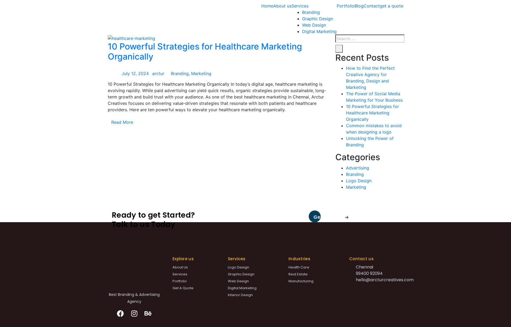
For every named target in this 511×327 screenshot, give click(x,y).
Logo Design (359, 180)
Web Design (314, 25)
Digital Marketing (319, 31)
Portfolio (346, 6)
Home (267, 6)
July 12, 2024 (135, 73)
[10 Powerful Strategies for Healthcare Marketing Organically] (131, 37)
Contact (372, 6)
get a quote (391, 6)
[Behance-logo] (148, 313)
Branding (311, 12)
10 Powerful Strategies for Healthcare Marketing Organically (205, 51)
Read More (122, 122)
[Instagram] (134, 313)
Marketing (201, 73)
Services (299, 6)
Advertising (357, 168)
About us (282, 6)
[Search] (339, 49)
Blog (359, 6)
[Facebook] (120, 313)
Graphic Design (317, 18)
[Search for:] (370, 39)
